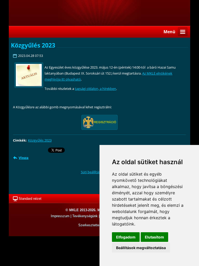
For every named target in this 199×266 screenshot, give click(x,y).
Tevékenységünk (85, 216)
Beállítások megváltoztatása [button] (141, 247)
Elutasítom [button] (154, 237)
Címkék (19, 140)
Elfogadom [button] (126, 237)
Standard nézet (30, 199)
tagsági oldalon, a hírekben (95, 88)
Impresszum (60, 216)
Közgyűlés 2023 (40, 140)
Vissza (24, 157)
